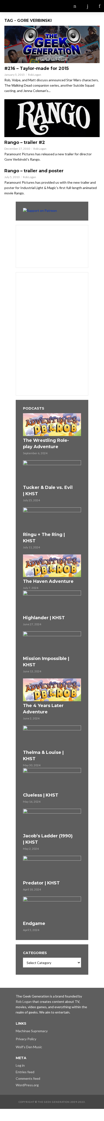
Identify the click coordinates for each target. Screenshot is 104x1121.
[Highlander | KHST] (52, 602)
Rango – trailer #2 (24, 142)
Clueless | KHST (40, 795)
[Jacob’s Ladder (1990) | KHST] (52, 820)
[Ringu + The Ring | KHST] (52, 518)
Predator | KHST (41, 883)
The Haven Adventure (48, 581)
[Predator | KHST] (52, 867)
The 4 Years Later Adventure (43, 709)
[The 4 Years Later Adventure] (52, 689)
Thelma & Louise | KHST (43, 755)
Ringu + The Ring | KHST (44, 538)
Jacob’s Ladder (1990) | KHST (48, 839)
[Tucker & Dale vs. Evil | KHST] (52, 471)
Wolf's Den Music (29, 1047)
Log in (20, 1065)
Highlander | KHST (44, 617)
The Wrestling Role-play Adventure (46, 443)
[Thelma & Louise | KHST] (52, 736)
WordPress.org (27, 1085)
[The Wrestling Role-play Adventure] (52, 424)
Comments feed (28, 1078)
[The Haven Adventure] (52, 565)
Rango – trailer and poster (34, 170)
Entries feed (25, 1072)
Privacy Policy (26, 1039)
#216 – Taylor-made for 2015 (36, 68)
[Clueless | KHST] (52, 779)
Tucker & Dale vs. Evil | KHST (48, 490)
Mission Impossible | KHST (46, 662)
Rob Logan (34, 74)
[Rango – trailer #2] (52, 118)
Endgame (34, 923)
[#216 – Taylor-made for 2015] (52, 44)
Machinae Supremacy (32, 1031)
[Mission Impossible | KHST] (52, 642)
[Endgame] (52, 908)
